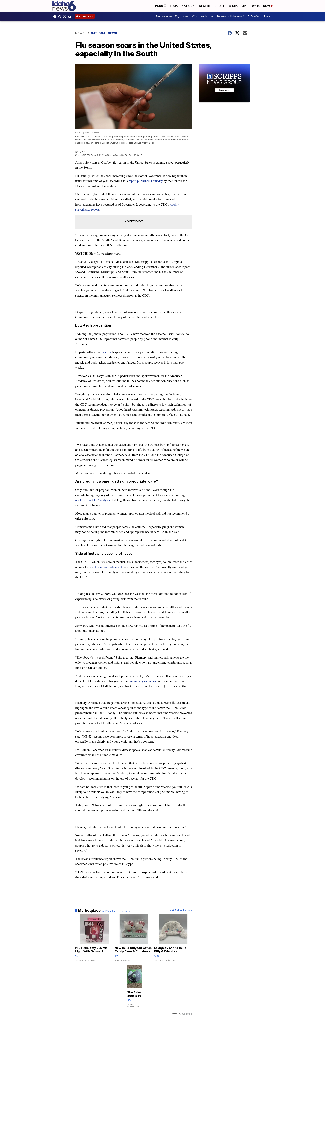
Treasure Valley (164, 16)
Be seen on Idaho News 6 (230, 16)
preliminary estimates (142, 681)
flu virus (106, 352)
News (80, 33)
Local (174, 6)
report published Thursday (146, 181)
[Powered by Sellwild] (187, 1014)
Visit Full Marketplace (181, 910)
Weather (205, 6)
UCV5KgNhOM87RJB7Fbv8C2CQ (70, 16)
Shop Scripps (239, 6)
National (189, 6)
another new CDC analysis (92, 500)
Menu (159, 5)
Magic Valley (181, 16)
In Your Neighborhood (202, 16)
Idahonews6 (55, 16)
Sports (220, 6)
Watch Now (261, 6)
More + (266, 16)
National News (104, 33)
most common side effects (106, 567)
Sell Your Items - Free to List (116, 911)
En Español (253, 16)
